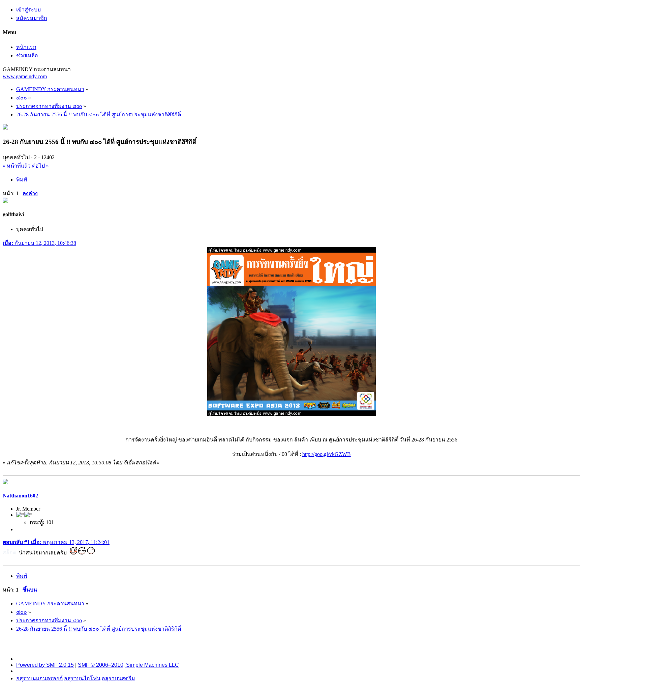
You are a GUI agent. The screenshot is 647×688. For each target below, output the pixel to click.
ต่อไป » (40, 166)
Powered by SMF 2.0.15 (45, 665)
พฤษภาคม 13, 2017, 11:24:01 (56, 542)
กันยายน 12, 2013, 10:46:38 (39, 243)
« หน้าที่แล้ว (17, 166)
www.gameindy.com (25, 76)
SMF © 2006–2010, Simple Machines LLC (128, 665)
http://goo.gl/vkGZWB (326, 454)
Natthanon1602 (20, 495)
